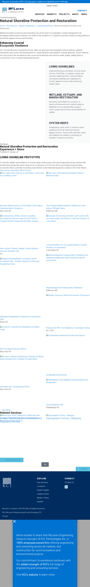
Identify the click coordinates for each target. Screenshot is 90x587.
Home (2, 26)
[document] (45, 553)
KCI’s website (30, 574)
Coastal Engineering (44, 26)
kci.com (32, 1)
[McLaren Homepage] (10, 10)
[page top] (45, 464)
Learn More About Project (20, 170)
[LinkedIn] (66, 486)
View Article (5, 170)
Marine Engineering (27, 26)
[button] (45, 521)
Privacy (5, 516)
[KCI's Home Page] (7, 482)
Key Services (12, 26)
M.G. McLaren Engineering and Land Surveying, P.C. (22, 512)
